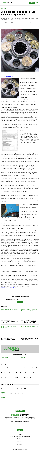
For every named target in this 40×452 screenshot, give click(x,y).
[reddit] (21, 26)
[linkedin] (18, 26)
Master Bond (4, 357)
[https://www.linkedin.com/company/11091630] (19, 438)
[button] (2, 2)
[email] (23, 26)
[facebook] (16, 26)
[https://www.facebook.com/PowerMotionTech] (17, 438)
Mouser (22, 357)
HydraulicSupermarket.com (7, 76)
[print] (38, 26)
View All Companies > (20, 360)
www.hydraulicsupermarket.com (8, 287)
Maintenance (3, 8)
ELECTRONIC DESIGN (20, 444)
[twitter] (20, 26)
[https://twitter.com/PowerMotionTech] (20, 438)
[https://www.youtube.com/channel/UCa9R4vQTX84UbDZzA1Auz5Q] (21, 438)
